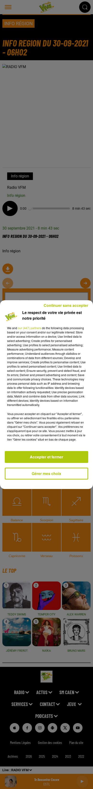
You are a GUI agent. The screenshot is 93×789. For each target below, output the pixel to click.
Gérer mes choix (46, 473)
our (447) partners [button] (29, 328)
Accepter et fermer (46, 457)
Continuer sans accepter (66, 305)
